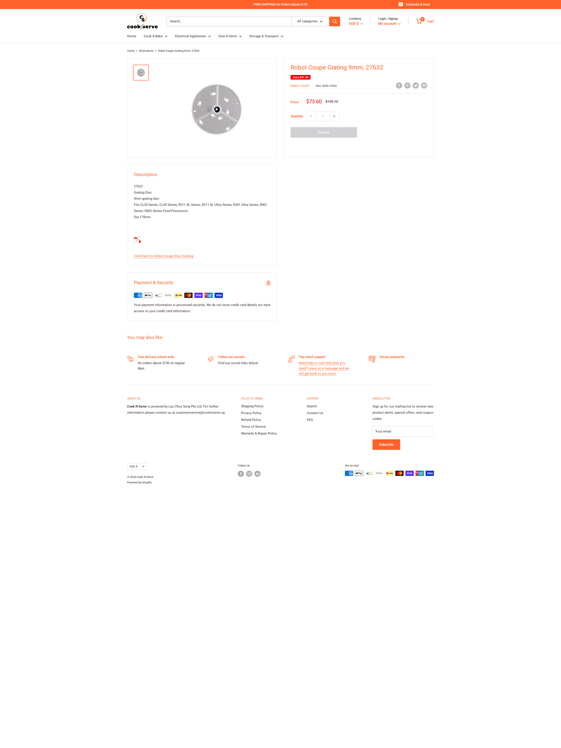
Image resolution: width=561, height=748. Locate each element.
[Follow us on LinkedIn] (257, 474)
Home (131, 36)
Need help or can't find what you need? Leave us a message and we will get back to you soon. (324, 368)
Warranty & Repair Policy (259, 433)
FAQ (310, 420)
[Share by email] (424, 85)
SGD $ (133, 466)
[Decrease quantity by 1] (311, 116)
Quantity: (297, 116)
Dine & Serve (227, 36)
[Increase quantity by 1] (334, 116)
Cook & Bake (153, 36)
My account (387, 23)
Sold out (324, 132)
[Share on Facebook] (399, 85)
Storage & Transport (264, 36)
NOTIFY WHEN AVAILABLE (358, 145)
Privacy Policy (251, 413)
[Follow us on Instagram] (249, 474)
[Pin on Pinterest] (407, 85)
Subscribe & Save (418, 4)
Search (312, 406)
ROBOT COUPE (300, 85)
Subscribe (386, 445)
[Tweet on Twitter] (416, 85)
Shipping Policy (252, 406)
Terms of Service (253, 427)
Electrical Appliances (190, 36)
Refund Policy (251, 420)
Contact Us (315, 413)
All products (146, 50)
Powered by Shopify (139, 482)
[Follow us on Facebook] (241, 474)
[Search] (334, 21)
